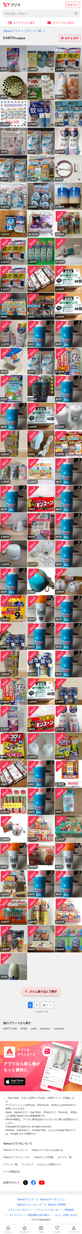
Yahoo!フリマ (11, 30)
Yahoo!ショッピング (29, 1204)
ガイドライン (16, 1215)
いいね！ (24, 70)
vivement (59, 1029)
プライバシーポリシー (20, 1209)
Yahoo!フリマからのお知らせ (47, 1150)
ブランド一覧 (33, 30)
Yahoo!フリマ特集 (43, 1157)
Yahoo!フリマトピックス (16, 1157)
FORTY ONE (10, 1029)
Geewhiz (45, 1029)
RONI (24, 1029)
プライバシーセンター (48, 1209)
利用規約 (69, 1209)
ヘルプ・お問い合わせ (65, 1215)
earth (33, 1029)
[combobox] (41, 14)
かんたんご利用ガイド (49, 1164)
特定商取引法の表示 (38, 1215)
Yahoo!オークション (52, 1199)
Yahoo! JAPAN (57, 1204)
